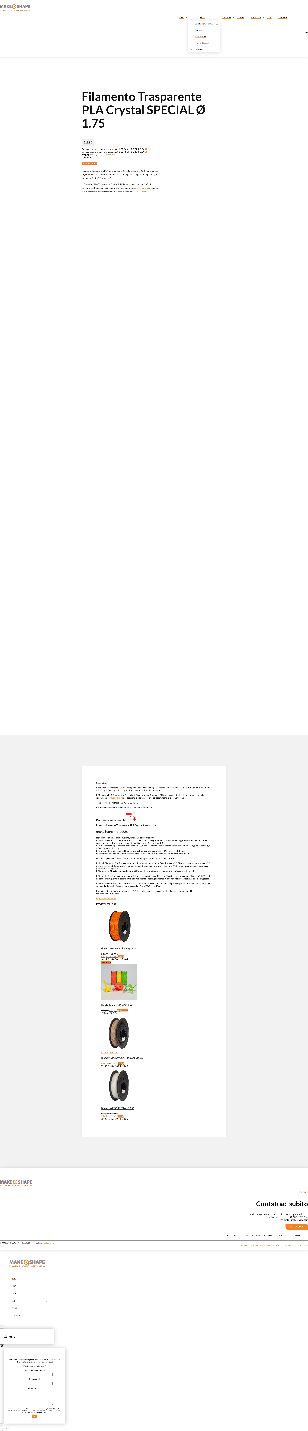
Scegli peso (87, 154)
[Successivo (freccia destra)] (3, 1430)
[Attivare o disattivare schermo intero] (3, 1428)
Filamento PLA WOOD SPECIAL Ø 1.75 (122, 1057)
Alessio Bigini (139, 188)
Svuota (111, 154)
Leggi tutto (122, 1010)
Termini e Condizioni (249, 1245)
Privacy (54, 1410)
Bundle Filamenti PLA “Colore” (117, 1005)
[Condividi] (5, 1428)
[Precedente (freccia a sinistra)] (1, 1430)
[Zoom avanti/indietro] (1, 1428)
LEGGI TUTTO (142, 191)
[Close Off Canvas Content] (2, 1327)
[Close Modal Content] (1, 1425)
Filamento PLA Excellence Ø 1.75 (118, 948)
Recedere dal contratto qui (270, 1245)
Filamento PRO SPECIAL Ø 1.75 (117, 1108)
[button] (297, 1227)
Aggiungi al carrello (89, 163)
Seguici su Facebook (106, 898)
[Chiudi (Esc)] (8, 1428)
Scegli (121, 956)
